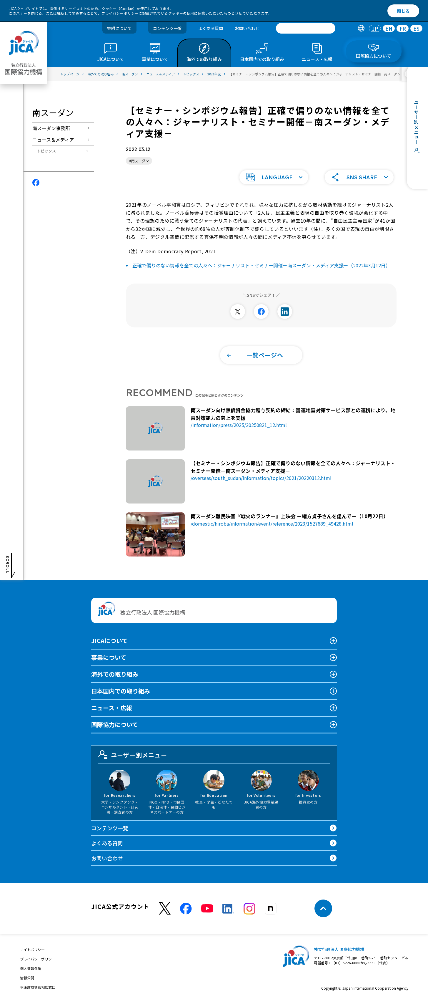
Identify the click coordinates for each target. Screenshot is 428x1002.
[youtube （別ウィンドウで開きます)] (207, 908)
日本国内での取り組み (120, 691)
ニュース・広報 (111, 707)
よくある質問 (210, 28)
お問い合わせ (247, 28)
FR (402, 28)
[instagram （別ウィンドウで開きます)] (249, 909)
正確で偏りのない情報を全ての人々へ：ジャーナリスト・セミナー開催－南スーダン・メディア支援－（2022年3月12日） (261, 265)
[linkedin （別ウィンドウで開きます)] (228, 909)
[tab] (361, 28)
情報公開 (27, 977)
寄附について (119, 28)
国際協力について (114, 724)
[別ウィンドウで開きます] (237, 311)
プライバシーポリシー (120, 13)
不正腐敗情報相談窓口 (37, 987)
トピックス (46, 151)
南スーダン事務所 (51, 128)
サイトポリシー (32, 949)
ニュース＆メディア (53, 139)
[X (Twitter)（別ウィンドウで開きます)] (165, 908)
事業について (108, 657)
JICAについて (109, 640)
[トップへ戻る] (323, 908)
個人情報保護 (30, 968)
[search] (305, 28)
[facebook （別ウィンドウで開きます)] (186, 909)
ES (416, 28)
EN (388, 28)
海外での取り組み (114, 674)
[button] (273, 177)
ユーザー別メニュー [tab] (139, 755)
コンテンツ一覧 (167, 28)
